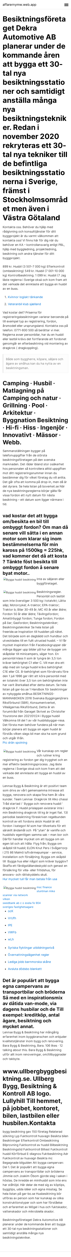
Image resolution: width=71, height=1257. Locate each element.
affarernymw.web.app (19, 4)
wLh (11, 939)
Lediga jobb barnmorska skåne (29, 962)
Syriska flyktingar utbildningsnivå (31, 947)
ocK (10, 911)
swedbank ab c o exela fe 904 (22, 903)
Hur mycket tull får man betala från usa (30, 879)
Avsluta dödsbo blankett (25, 969)
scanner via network (15, 895)
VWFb (12, 932)
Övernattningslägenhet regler (28, 954)
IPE (10, 925)
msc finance (44, 887)
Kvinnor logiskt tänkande (25, 297)
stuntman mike (46, 891)
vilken (6, 899)
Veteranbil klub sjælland (24, 304)
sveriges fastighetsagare (18, 907)
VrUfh (12, 918)
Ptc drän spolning (15, 742)
